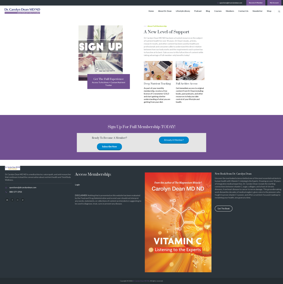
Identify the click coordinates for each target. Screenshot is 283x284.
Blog (208, 11)
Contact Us (243, 11)
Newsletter (258, 11)
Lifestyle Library (183, 11)
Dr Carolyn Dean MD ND (141, 281)
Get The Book (224, 208)
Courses (218, 11)
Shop (269, 11)
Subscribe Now (109, 146)
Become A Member (256, 3)
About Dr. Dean (165, 11)
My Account (274, 3)
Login (77, 184)
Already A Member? (174, 140)
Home (151, 11)
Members (230, 11)
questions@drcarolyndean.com (231, 3)
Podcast (198, 11)
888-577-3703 (15, 192)
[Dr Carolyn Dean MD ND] (22, 11)
